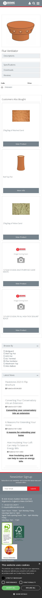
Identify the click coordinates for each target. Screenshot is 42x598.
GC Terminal (10, 358)
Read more (30, 573)
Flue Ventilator (11, 361)
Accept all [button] (10, 588)
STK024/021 (8, 87)
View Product (21, 144)
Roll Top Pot (10, 353)
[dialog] (21, 579)
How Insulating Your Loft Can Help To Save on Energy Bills (19, 445)
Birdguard (9, 351)
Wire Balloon (10, 366)
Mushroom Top (11, 363)
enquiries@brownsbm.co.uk (14, 507)
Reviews (7, 75)
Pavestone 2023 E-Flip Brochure (16, 383)
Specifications (9, 65)
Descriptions (9, 56)
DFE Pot (8, 356)
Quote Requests (8, 561)
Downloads (8, 70)
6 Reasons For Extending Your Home (20, 424)
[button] (21, 594)
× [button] (39, 564)
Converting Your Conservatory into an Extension (20, 402)
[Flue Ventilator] (21, 31)
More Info (21, 190)
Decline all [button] (30, 588)
